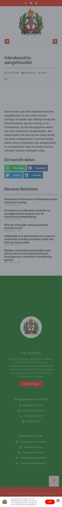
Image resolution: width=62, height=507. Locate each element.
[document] (31, 253)
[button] (58, 500)
